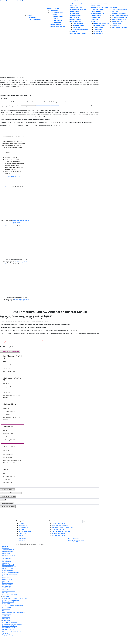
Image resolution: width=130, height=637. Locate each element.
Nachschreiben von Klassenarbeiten (12, 631)
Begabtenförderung (76, 3)
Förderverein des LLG (97, 9)
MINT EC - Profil (74, 17)
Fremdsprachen (74, 13)
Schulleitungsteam (57, 16)
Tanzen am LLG (97, 31)
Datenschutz (22, 539)
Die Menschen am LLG (56, 12)
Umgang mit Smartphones (119, 27)
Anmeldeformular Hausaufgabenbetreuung (47, 105)
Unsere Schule (54, 10)
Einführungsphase (78, 23)
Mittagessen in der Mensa (119, 19)
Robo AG (21, 535)
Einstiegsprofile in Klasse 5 (78, 9)
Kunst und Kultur (96, 11)
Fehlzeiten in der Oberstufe (80, 29)
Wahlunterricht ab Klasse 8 (78, 33)
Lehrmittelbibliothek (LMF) (119, 17)
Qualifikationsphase (78, 25)
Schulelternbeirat (57, 22)
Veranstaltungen (23, 527)
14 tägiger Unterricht (58, 529)
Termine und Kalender (35, 19)
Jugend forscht (97, 29)
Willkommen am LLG (53, 8)
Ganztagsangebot (75, 15)
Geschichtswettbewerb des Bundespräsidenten (13, 612)
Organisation (113, 7)
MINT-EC (21, 523)
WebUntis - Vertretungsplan (60, 525)
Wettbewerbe (94, 21)
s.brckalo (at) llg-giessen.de (22, 262)
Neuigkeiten (32, 17)
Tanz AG (21, 529)
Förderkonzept (74, 11)
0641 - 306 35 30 (73, 539)
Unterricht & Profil (73, 1)
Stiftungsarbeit (95, 19)
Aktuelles (29, 15)
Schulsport (73, 31)
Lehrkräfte (55, 18)
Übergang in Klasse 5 (56, 24)
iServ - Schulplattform (58, 523)
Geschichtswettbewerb (25, 531)
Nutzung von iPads (75, 19)
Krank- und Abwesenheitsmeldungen (12, 624)
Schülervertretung (57, 20)
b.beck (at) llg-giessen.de (21, 300)
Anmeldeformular (14, 176)
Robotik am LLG (98, 33)
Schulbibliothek (95, 17)
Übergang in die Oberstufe (57, 26)
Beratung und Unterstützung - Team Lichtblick (14, 598)
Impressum (22, 541)
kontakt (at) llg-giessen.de (76, 541)
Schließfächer (116, 25)
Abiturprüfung (77, 27)
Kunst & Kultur (23, 533)
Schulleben (92, 1)
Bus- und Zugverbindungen (120, 15)
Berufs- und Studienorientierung (10, 572)
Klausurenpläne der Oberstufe (61, 531)
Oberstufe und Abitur (76, 21)
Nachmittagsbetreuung (58, 535)
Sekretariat (55, 14)
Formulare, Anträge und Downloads (62, 527)
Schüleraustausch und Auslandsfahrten (12, 605)
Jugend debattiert (98, 27)
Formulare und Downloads (119, 9)
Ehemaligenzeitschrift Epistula (99, 7)
